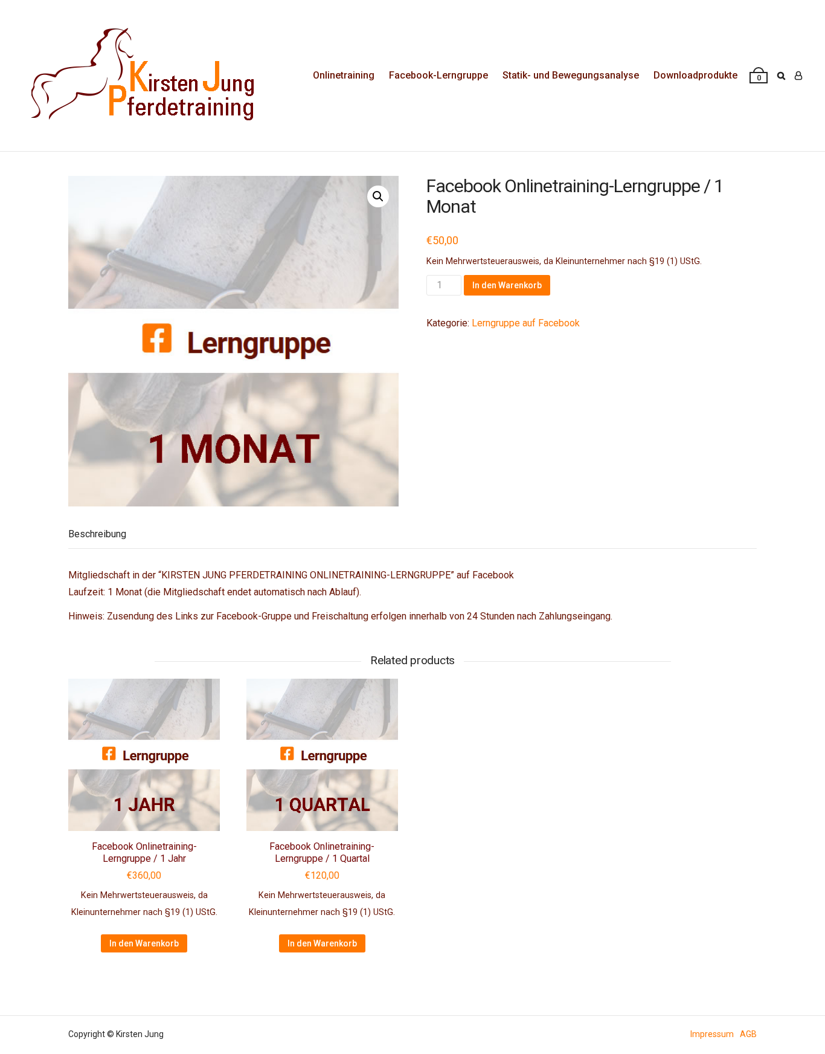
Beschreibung (97, 534)
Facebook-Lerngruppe (438, 75)
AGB (748, 1034)
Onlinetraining (343, 75)
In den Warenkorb (507, 285)
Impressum (712, 1034)
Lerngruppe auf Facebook (526, 323)
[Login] (798, 75)
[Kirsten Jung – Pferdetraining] (139, 75)
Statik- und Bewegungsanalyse (570, 75)
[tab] (97, 534)
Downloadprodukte (695, 75)
